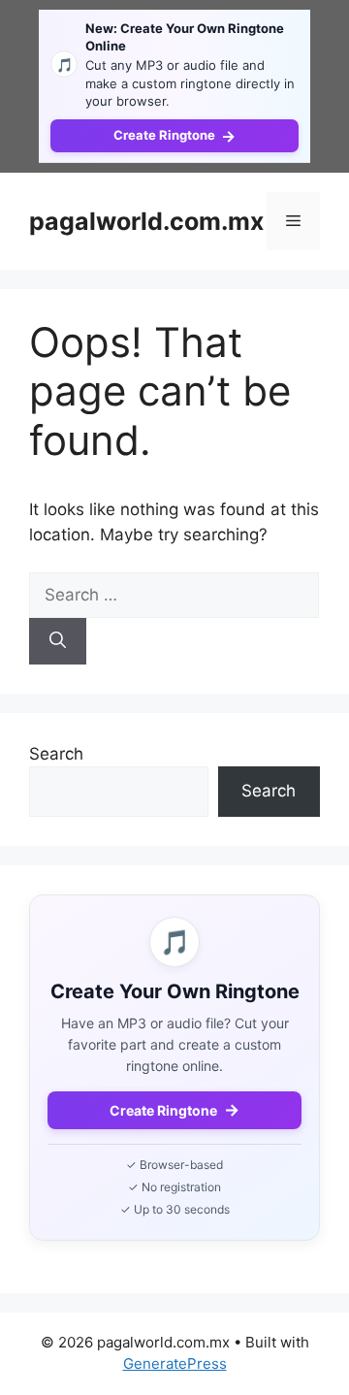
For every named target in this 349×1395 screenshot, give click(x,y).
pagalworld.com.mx (146, 221)
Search (56, 753)
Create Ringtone (174, 136)
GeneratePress (175, 1363)
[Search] (57, 641)
